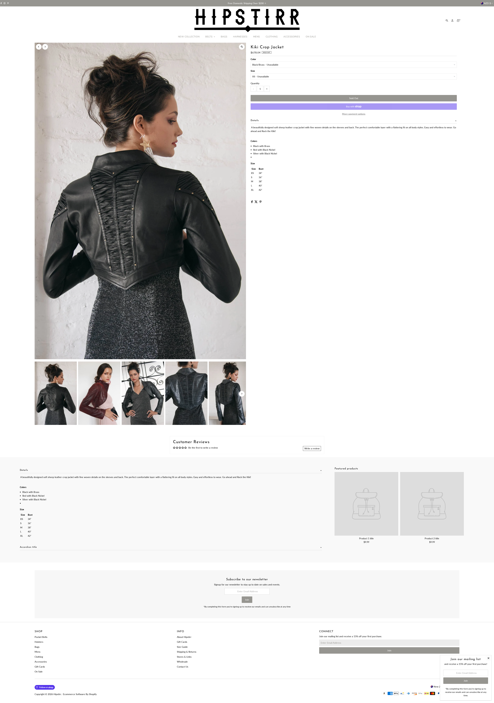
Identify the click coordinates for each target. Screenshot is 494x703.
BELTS (209, 36)
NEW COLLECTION (189, 36)
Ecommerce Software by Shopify (80, 694)
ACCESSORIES (291, 36)
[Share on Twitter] (256, 202)
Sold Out (353, 98)
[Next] (45, 47)
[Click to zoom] (242, 47)
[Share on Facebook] (252, 202)
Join (247, 599)
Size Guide (182, 646)
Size (253, 70)
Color (253, 59)
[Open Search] (447, 20)
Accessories (41, 661)
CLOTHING (272, 36)
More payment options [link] (353, 113)
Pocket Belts (41, 637)
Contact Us (182, 666)
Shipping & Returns (186, 651)
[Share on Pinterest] (260, 202)
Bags (37, 646)
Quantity (255, 83)
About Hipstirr (184, 637)
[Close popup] (488, 658)
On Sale (39, 671)
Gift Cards (40, 666)
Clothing (39, 656)
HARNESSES (240, 36)
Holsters (39, 641)
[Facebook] (1, 3)
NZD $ (487, 3)
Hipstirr (57, 694)
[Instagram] (4, 3)
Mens (37, 651)
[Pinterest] (8, 3)
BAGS (224, 36)
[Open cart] (458, 20)
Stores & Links (184, 656)
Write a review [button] (312, 448)
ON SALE (311, 36)
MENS (256, 36)
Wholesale (182, 661)
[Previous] (39, 47)
